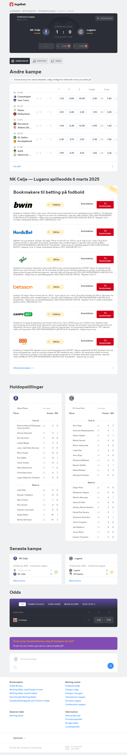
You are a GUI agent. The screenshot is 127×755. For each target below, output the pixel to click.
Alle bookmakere (23, 368)
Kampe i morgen (74, 693)
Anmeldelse (87, 203)
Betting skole (16, 715)
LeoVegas (22, 620)
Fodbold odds (72, 685)
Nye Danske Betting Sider (23, 697)
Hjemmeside (15, 11)
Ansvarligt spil (72, 715)
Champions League (75, 697)
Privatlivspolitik (73, 719)
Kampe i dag (71, 689)
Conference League (46, 11)
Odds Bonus (16, 685)
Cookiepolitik (72, 726)
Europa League (73, 700)
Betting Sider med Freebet (23, 693)
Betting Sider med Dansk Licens (26, 689)
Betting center (29, 11)
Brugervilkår (72, 723)
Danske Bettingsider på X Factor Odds (30, 700)
